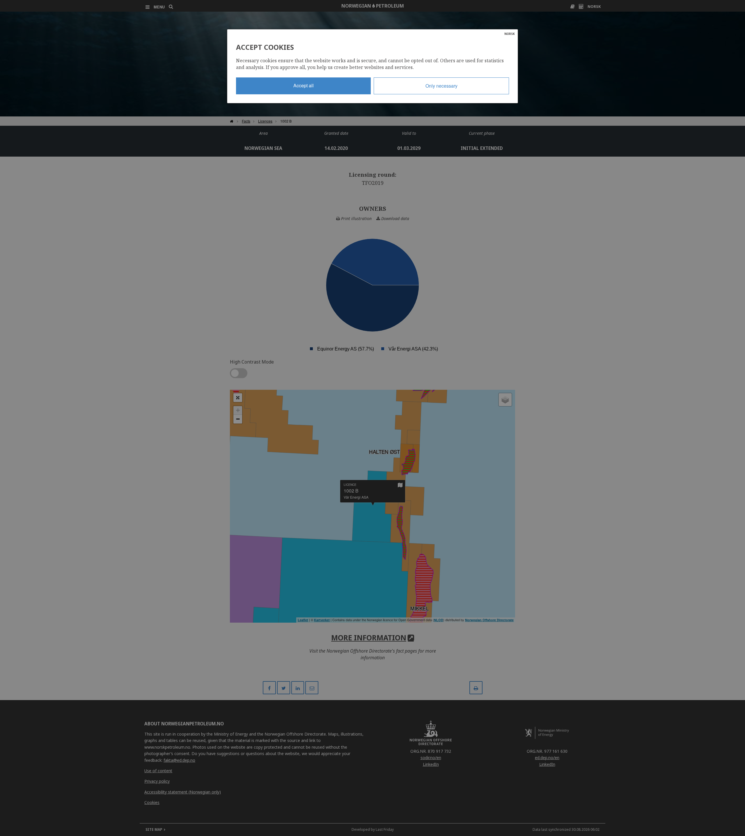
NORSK (509, 34)
